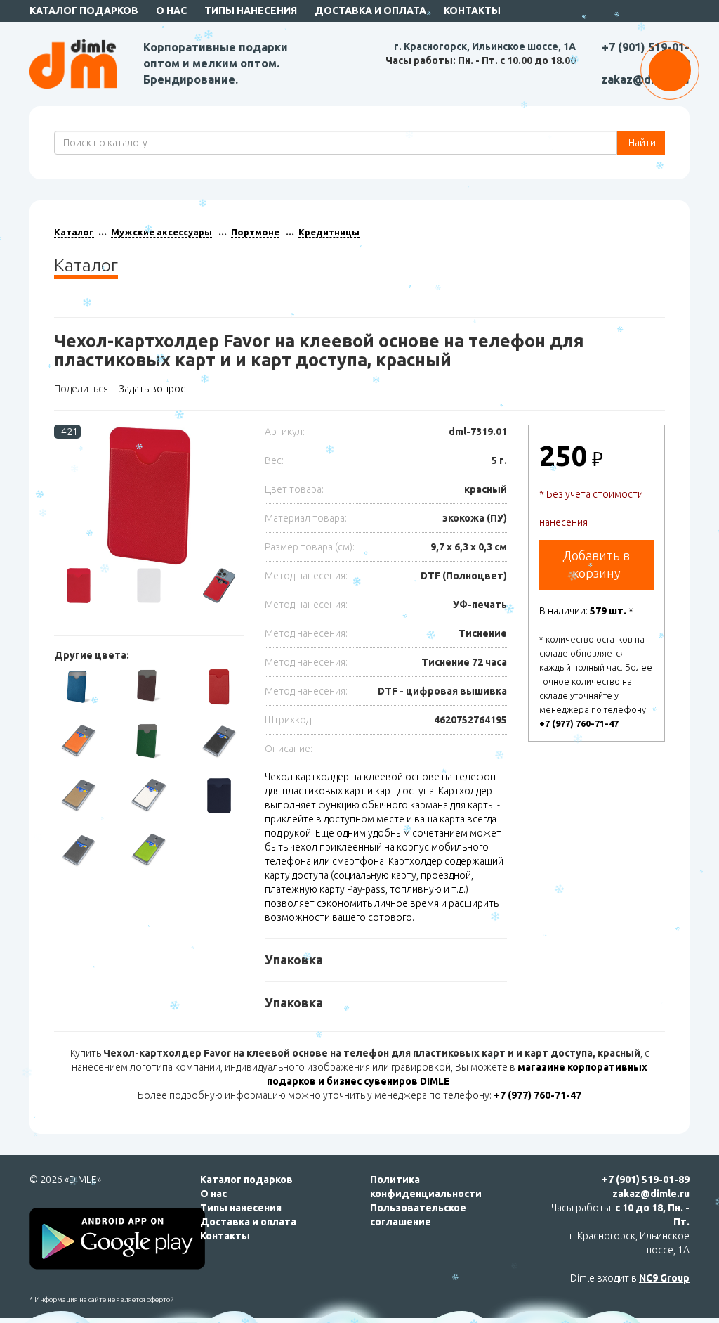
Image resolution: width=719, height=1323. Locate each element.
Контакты (472, 10)
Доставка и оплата (370, 10)
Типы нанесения (250, 10)
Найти (641, 142)
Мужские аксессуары (161, 232)
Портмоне (255, 232)
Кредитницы (329, 232)
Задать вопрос (152, 388)
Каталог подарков (83, 10)
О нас (171, 10)
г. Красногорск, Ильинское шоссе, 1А (485, 46)
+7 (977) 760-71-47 (579, 723)
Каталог (74, 232)
